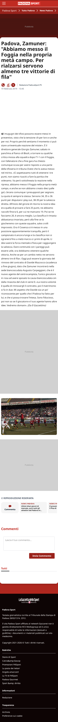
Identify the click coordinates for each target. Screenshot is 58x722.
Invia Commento (42, 555)
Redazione (7, 697)
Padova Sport (9, 10)
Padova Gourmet (10, 679)
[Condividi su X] (13, 85)
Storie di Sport (9, 657)
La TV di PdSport (10, 675)
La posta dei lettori (11, 668)
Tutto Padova (28, 10)
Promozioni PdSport (11, 664)
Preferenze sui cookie (12, 715)
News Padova (46, 10)
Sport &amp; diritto (11, 683)
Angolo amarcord (10, 672)
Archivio (6, 712)
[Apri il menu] (4, 3)
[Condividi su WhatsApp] (3, 85)
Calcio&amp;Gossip (11, 660)
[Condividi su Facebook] (8, 85)
